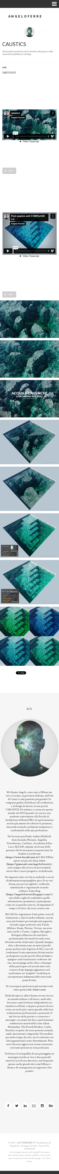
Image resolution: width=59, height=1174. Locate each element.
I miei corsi (39, 989)
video (10, 170)
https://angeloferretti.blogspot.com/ (28, 894)
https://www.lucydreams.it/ (22, 857)
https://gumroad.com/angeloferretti (28, 864)
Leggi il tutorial (9, 72)
